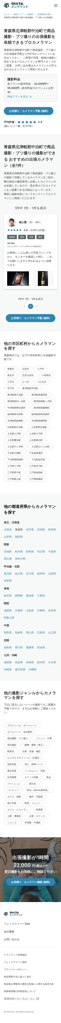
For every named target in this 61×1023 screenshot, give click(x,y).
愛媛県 (30, 647)
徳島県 (8, 647)
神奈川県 (20, 558)
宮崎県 (8, 669)
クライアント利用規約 (15, 954)
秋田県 (52, 529)
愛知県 (30, 595)
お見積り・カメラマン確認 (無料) (30, 882)
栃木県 (19, 551)
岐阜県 (8, 595)
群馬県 (30, 551)
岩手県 (30, 529)
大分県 (52, 662)
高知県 (41, 647)
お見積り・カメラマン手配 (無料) (28, 111)
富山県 (19, 573)
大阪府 (30, 610)
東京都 (8, 558)
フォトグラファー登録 (17, 923)
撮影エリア (18, 14)
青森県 (30, 14)
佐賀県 (19, 662)
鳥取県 (8, 632)
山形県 (8, 536)
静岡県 (19, 595)
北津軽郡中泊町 (44, 14)
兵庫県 (41, 610)
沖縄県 (32, 669)
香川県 (19, 647)
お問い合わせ (12, 939)
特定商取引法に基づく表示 (17, 976)
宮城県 (41, 529)
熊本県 (41, 662)
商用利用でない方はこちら (19, 998)
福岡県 (8, 662)
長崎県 (30, 662)
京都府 (19, 610)
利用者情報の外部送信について (20, 991)
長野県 (8, 580)
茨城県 (8, 551)
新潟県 (8, 573)
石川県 (30, 573)
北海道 (8, 529)
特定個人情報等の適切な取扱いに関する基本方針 (29, 984)
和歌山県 (9, 617)
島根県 (19, 632)
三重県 (41, 595)
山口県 (52, 632)
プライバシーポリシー (15, 969)
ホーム (7, 14)
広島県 (41, 632)
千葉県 (52, 551)
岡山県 (30, 632)
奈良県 (52, 610)
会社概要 (9, 931)
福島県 (19, 536)
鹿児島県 (20, 669)
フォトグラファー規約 (15, 962)
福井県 (41, 573)
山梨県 (52, 573)
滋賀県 (8, 610)
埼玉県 (41, 551)
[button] (11, 368)
